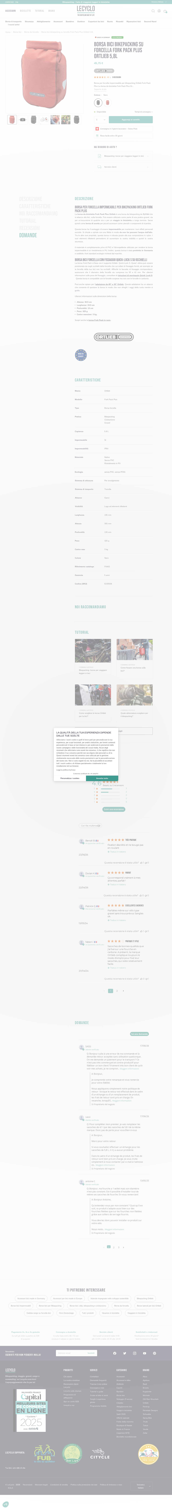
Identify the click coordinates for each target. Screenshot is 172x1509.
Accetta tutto (102, 778)
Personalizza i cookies (69, 778)
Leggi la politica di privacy (65, 770)
